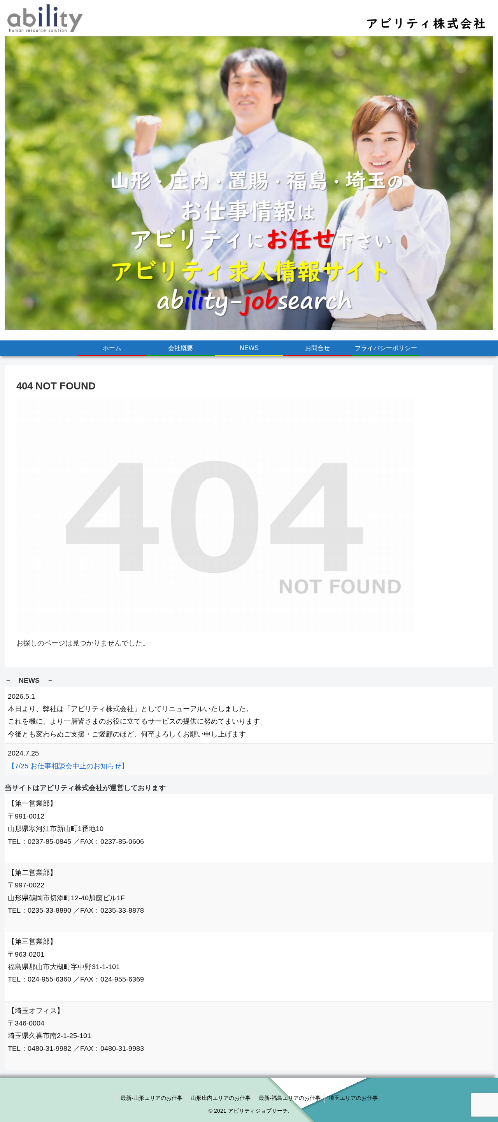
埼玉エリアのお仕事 (353, 1098)
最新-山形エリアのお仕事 (151, 1098)
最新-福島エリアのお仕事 (290, 1098)
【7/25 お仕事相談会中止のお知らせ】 (68, 766)
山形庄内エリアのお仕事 (221, 1098)
